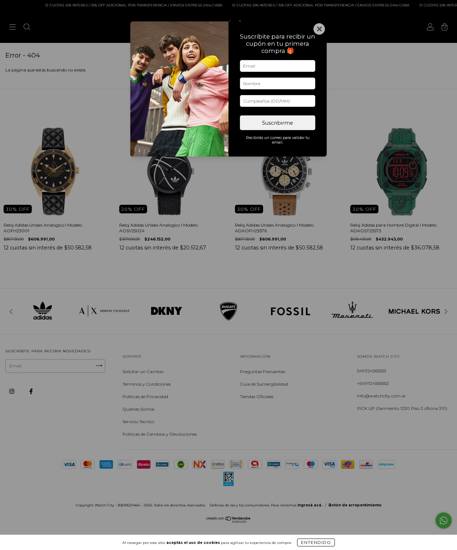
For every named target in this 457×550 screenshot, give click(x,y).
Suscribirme (277, 123)
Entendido (316, 542)
